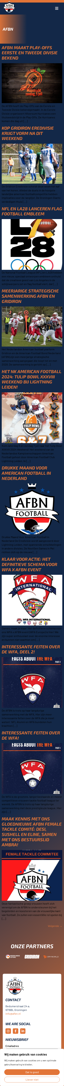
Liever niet (32, 1079)
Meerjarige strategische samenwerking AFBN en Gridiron (30, 296)
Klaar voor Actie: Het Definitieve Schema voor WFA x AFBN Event (29, 564)
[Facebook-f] (15, 1031)
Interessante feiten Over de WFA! (31, 735)
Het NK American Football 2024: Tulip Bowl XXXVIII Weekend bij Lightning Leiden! (31, 379)
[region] (32, 1067)
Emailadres (12, 1045)
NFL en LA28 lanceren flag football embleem (32, 211)
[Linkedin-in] (23, 1031)
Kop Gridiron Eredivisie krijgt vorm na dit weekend (28, 133)
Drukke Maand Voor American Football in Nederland (26, 473)
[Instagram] (8, 1031)
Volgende (55, 925)
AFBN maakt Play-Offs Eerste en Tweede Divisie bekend (30, 52)
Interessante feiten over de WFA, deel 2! (31, 649)
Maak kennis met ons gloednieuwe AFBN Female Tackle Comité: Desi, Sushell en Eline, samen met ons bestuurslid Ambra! (32, 831)
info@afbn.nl (13, 1013)
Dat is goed (32, 1072)
